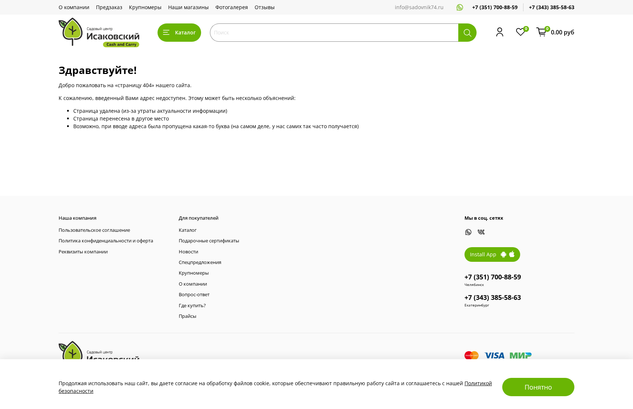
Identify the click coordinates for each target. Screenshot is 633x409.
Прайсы (187, 316)
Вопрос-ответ (194, 294)
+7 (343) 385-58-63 (551, 7)
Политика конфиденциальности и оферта (106, 241)
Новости (188, 252)
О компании (74, 7)
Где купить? (192, 305)
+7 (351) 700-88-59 (495, 7)
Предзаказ (109, 7)
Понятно (538, 387)
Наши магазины (188, 7)
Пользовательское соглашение (94, 230)
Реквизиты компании (83, 252)
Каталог (185, 32)
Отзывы (265, 7)
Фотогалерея (231, 7)
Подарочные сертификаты (209, 241)
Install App (485, 254)
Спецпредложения (200, 262)
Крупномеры (145, 7)
